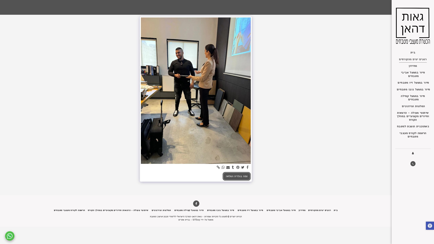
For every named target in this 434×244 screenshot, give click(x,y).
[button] (413, 163)
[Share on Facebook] (247, 167)
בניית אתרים (184, 219)
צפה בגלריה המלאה (237, 176)
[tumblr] (233, 167)
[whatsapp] (223, 167)
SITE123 (196, 219)
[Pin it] (238, 167)
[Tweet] (242, 167)
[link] (218, 167)
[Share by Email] (228, 167)
